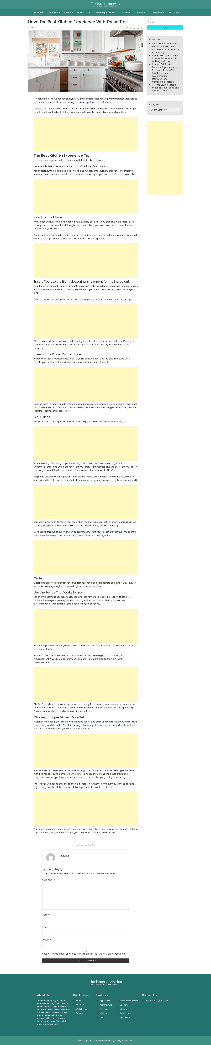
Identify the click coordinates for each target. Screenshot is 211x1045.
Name (46, 914)
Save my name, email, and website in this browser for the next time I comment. (83, 953)
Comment (48, 879)
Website (46, 939)
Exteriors (126, 12)
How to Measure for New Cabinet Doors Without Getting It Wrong (165, 58)
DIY (90, 12)
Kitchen (80, 12)
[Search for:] (165, 22)
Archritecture (53, 12)
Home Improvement (105, 12)
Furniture (68, 12)
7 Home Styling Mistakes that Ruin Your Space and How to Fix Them (165, 87)
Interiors (141, 12)
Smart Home (158, 12)
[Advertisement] (86, 134)
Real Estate (173, 12)
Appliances (37, 12)
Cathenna (64, 855)
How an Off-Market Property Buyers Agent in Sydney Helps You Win (165, 67)
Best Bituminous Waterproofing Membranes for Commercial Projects (163, 77)
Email (45, 927)
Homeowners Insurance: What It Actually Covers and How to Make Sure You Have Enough (166, 48)
